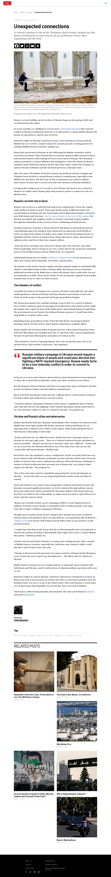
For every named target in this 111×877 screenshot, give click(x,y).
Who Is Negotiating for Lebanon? (71, 794)
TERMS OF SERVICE (51, 865)
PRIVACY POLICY (50, 861)
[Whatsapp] (27, 45)
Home (16, 12)
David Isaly (32, 20)
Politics (22, 12)
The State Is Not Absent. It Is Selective (74, 694)
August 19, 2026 (19, 699)
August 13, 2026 (19, 799)
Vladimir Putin (71, 635)
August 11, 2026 (62, 842)
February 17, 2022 (20, 20)
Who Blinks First (64, 744)
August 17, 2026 (62, 746)
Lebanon (40, 635)
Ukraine (57, 635)
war (79, 635)
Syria (51, 635)
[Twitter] (21, 45)
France (32, 635)
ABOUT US (29, 861)
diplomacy (24, 635)
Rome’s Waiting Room (66, 840)
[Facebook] (16, 45)
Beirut (16, 635)
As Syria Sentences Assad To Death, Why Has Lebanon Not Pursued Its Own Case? (33, 795)
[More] (37, 45)
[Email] (32, 45)
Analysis (30, 12)
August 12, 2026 (62, 796)
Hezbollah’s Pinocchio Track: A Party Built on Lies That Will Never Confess (34, 695)
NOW (45, 635)
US (63, 635)
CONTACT (29, 865)
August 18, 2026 (62, 697)
